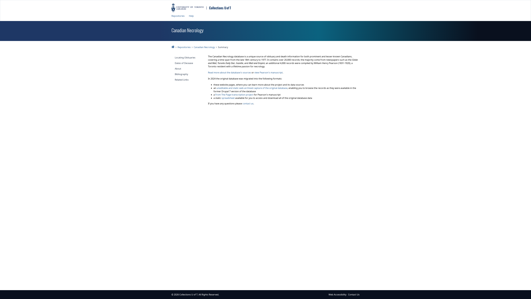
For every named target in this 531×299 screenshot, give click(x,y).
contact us (248, 103)
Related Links (182, 79)
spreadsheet (228, 98)
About (178, 68)
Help (191, 15)
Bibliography (181, 74)
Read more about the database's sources (229, 72)
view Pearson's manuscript (268, 72)
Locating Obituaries (185, 57)
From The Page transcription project (234, 94)
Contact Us (354, 294)
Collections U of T (188, 294)
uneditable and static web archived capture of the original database (252, 88)
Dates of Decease (184, 63)
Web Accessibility (337, 294)
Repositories (178, 15)
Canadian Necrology (204, 47)
